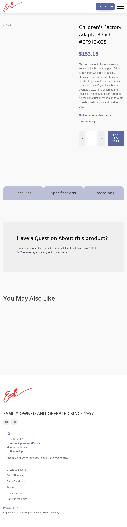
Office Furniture (16, 475)
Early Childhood (16, 481)
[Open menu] (120, 7)
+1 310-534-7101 (17, 439)
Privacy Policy (10, 508)
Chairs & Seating (17, 469)
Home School (15, 493)
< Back (7, 25)
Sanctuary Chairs (17, 499)
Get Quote (105, 6)
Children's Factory (87, 121)
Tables (10, 487)
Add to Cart (116, 138)
